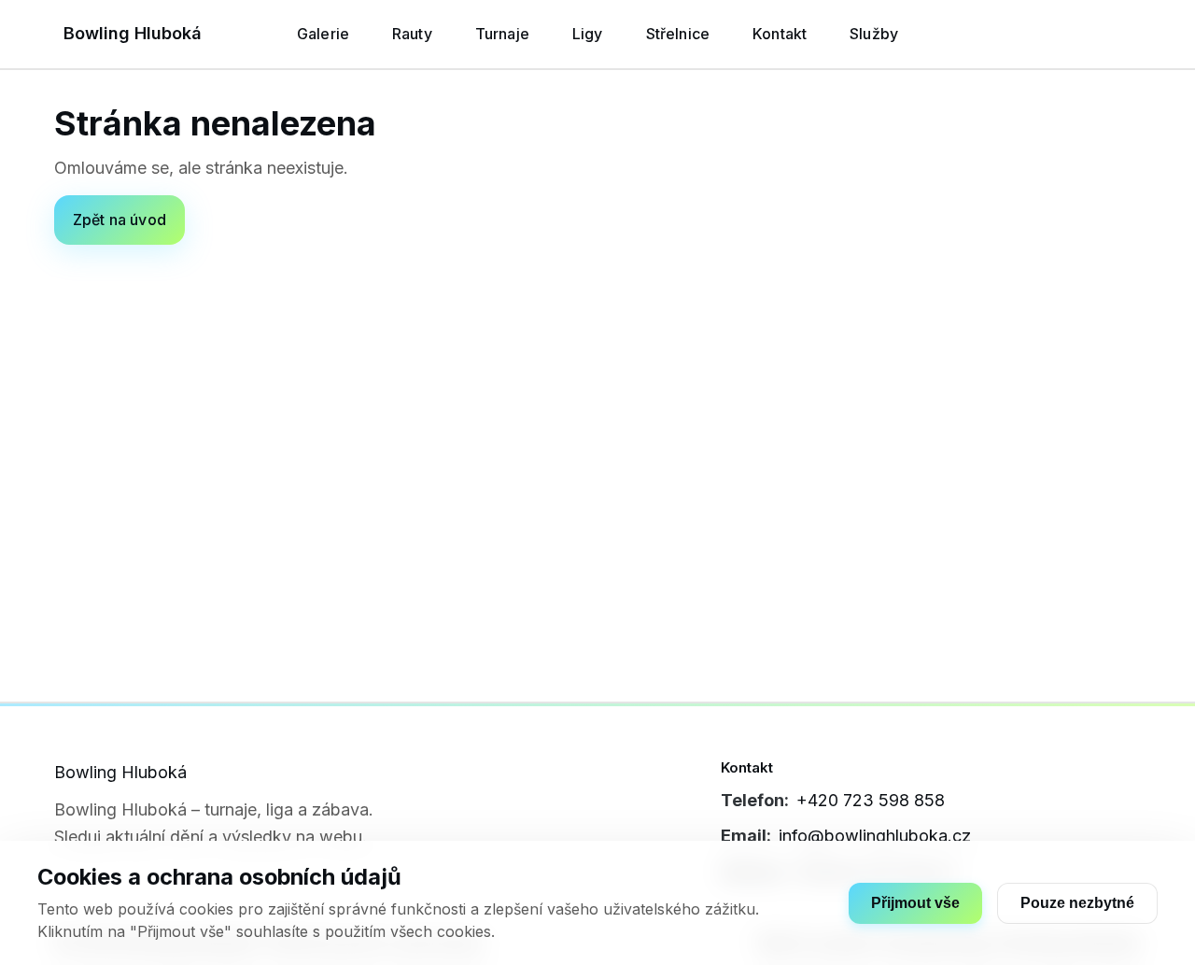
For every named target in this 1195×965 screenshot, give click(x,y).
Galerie (323, 33)
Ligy (587, 33)
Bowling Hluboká (132, 33)
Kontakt (779, 33)
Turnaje (502, 33)
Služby (874, 33)
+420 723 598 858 (870, 800)
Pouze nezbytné (1077, 903)
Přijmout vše (915, 903)
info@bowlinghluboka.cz (875, 835)
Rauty (412, 33)
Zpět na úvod (119, 219)
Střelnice (678, 33)
